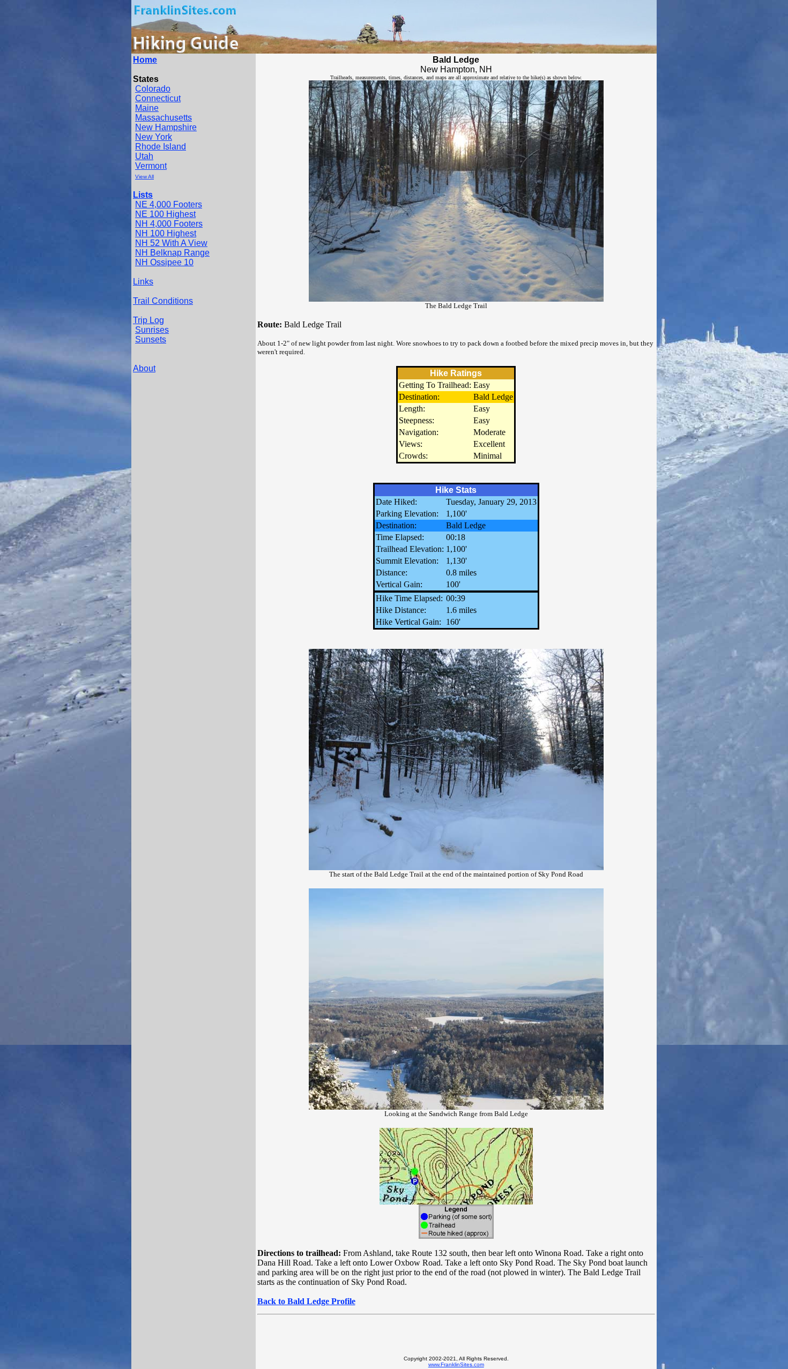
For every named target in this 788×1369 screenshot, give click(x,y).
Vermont (151, 165)
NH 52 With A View (171, 243)
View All (144, 176)
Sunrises (152, 329)
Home (145, 59)
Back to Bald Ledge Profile (306, 1301)
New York (153, 136)
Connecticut (158, 98)
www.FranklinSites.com (456, 1364)
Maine (147, 108)
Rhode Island (160, 146)
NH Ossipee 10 (164, 262)
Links (143, 281)
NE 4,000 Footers (168, 204)
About (144, 368)
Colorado (152, 88)
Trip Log (148, 320)
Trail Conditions (163, 300)
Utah (144, 156)
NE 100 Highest (165, 214)
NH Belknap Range (172, 252)
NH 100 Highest (165, 233)
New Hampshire (166, 127)
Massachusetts (163, 117)
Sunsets (150, 339)
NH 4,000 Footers (169, 223)
